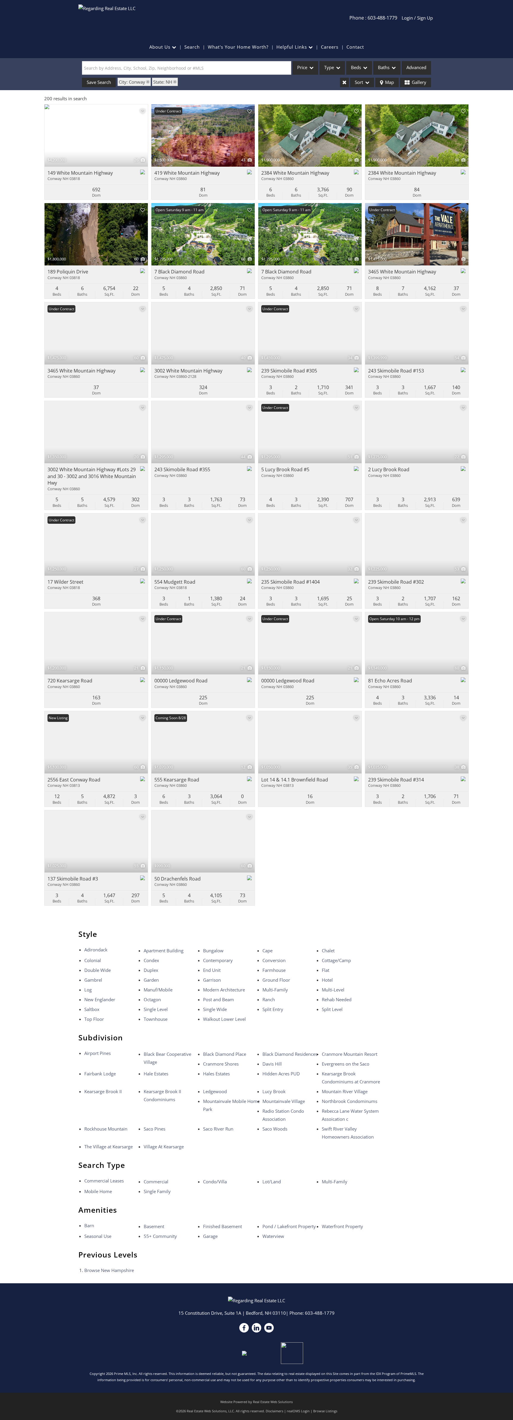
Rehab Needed (337, 999)
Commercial (156, 1182)
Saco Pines (154, 1129)
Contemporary (218, 960)
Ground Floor (276, 980)
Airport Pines (97, 1053)
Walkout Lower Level (224, 1019)
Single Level (156, 1009)
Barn (89, 1225)
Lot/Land (271, 1182)
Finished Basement (222, 1226)
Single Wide (215, 1009)
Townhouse (155, 1019)
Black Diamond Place (224, 1054)
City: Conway (132, 82)
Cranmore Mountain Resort (349, 1054)
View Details (96, 135)
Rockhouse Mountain (105, 1129)
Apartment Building (163, 950)
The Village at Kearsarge (108, 1147)
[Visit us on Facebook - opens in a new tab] (244, 1328)
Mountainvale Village (283, 1101)
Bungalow (213, 950)
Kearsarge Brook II (103, 1091)
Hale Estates (156, 1074)
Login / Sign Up (417, 18)
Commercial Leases (104, 1181)
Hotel (327, 980)
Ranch (268, 999)
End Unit (212, 970)
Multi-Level (333, 990)
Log (88, 990)
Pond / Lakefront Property (289, 1226)
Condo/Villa (215, 1182)
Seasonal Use (97, 1236)
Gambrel (93, 980)
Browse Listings (325, 1411)
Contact (355, 47)
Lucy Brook (274, 1091)
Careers (329, 47)
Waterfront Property (342, 1226)
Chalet (328, 950)
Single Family (157, 1191)
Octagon (152, 999)
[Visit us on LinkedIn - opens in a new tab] (256, 1328)
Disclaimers (274, 1411)
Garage (210, 1236)
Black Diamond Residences (289, 1054)
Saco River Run (218, 1129)
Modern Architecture (224, 990)
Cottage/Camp (336, 960)
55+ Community (160, 1236)
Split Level (332, 1009)
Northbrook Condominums (349, 1101)
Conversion (274, 960)
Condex (151, 960)
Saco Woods (274, 1129)
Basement (154, 1226)
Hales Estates (216, 1074)
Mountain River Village (345, 1091)
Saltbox (91, 1009)
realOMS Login (298, 1411)
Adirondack (95, 950)
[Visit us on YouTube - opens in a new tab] (269, 1328)
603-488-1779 (320, 1313)
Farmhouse (274, 970)
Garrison (212, 980)
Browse (109, 1270)
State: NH (162, 82)
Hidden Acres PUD (281, 1074)
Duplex (151, 970)
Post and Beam (218, 999)
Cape (267, 950)
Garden (151, 980)
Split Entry (272, 1009)
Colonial (92, 960)
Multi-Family (275, 990)
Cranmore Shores (221, 1064)
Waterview (273, 1236)
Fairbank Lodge (100, 1074)
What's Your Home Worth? (238, 47)
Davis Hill (272, 1064)
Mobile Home (98, 1191)
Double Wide (97, 970)
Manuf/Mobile (158, 990)
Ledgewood (215, 1091)
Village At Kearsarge (164, 1147)
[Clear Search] (344, 82)
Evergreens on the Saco (345, 1064)
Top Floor (94, 1019)
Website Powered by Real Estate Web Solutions (256, 1402)
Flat (325, 970)
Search (192, 47)
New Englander (99, 999)
